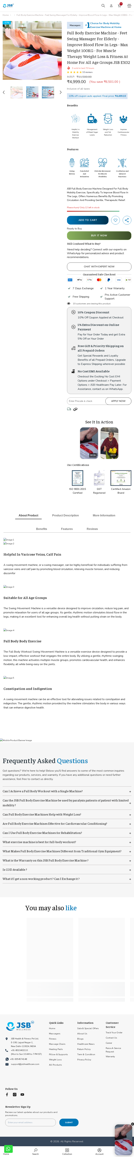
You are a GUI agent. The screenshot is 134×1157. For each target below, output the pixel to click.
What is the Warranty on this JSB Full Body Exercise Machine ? (67, 860)
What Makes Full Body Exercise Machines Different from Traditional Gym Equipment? (67, 851)
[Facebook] (7, 1094)
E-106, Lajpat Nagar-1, (22, 1042)
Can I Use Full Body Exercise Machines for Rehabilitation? (67, 832)
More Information (104, 515)
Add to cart (88, 220)
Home (6, 15)
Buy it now (99, 235)
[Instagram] (14, 1094)
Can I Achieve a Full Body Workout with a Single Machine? (67, 791)
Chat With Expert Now (99, 266)
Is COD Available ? (67, 869)
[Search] (103, 6)
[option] (32, 50)
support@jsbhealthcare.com (25, 1064)
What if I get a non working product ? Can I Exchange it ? (67, 878)
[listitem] (89, 443)
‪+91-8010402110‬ (19, 1050)
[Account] (111, 6)
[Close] (132, 1124)
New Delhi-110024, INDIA (23, 1046)
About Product (28, 515)
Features (67, 528)
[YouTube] (22, 1094)
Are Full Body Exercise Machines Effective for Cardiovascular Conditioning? (67, 823)
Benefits (41, 528)
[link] (115, 220)
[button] (3, 92)
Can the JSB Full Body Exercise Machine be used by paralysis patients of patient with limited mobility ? (67, 802)
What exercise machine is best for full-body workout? (67, 841)
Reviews (92, 528)
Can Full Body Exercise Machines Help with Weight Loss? (67, 814)
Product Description (65, 515)
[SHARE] (127, 220)
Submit (69, 1122)
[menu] (129, 6)
